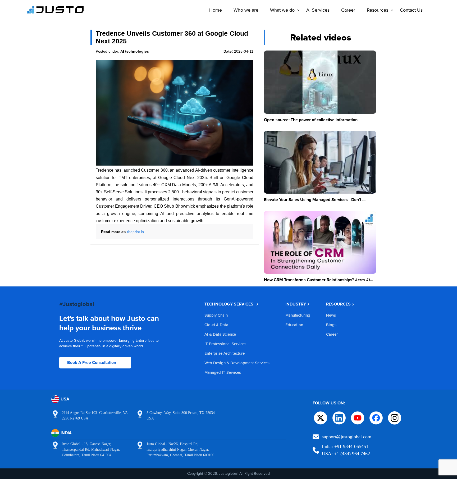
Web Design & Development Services (236, 363)
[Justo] (55, 13)
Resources (377, 10)
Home (215, 10)
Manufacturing (297, 315)
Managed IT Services (222, 372)
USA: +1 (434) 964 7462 (346, 453)
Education (294, 324)
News (331, 315)
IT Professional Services (225, 343)
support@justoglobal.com (346, 436)
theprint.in (135, 232)
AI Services (318, 10)
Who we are (246, 10)
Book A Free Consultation (91, 362)
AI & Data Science (220, 334)
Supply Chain (216, 315)
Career (348, 10)
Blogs (331, 324)
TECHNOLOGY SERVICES (228, 304)
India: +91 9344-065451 (345, 446)
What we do (282, 10)
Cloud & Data (216, 324)
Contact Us (411, 10)
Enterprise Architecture (224, 353)
